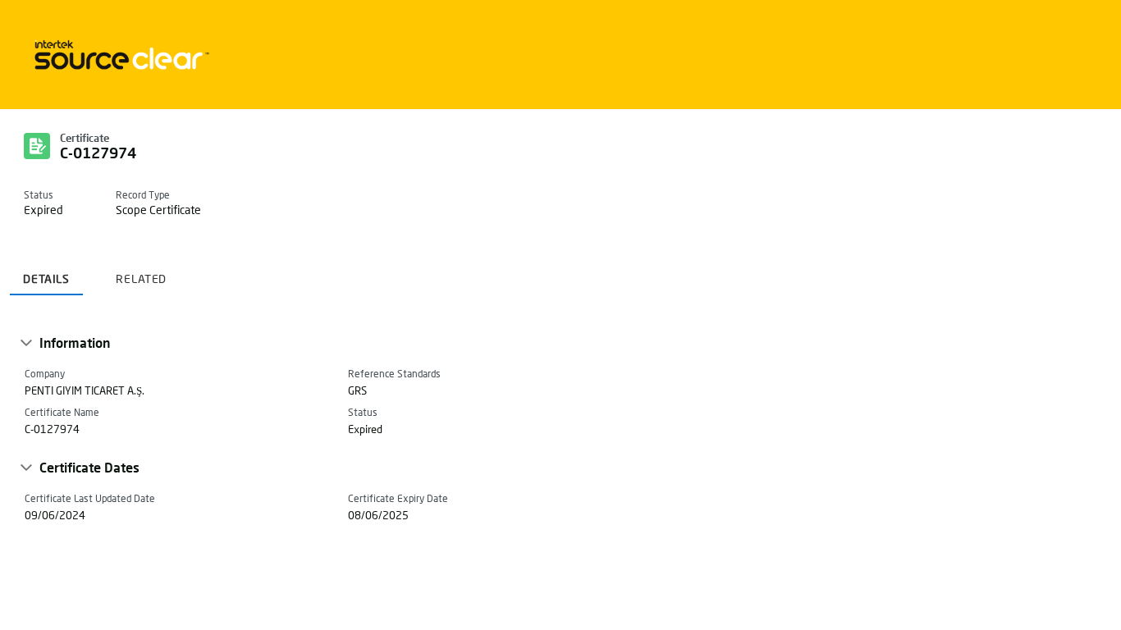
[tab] (46, 272)
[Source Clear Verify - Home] (119, 54)
